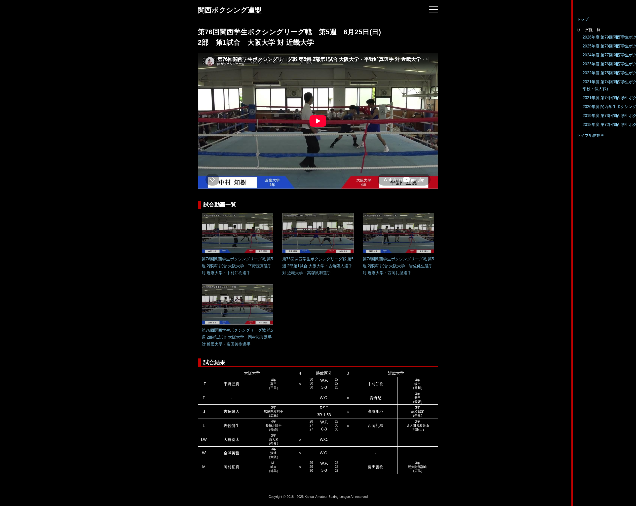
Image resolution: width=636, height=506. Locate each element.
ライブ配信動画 (590, 135)
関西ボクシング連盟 (230, 10)
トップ (583, 19)
